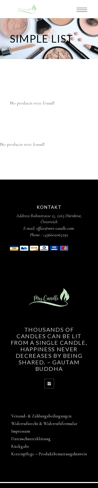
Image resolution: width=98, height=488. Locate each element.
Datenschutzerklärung (31, 438)
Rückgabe (20, 446)
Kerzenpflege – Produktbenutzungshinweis (49, 454)
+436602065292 (55, 235)
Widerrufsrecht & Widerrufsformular (44, 423)
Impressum (20, 431)
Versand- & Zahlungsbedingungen (41, 416)
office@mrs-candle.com (55, 228)
